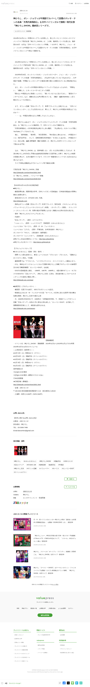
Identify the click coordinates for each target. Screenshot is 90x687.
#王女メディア (19, 465)
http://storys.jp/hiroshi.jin (41, 242)
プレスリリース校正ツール (21, 661)
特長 (18, 608)
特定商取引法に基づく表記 (67, 652)
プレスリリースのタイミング (22, 653)
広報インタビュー (19, 635)
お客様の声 (42, 608)
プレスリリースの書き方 (21, 646)
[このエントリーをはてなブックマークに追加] (76, 684)
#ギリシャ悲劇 (31, 468)
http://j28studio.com (20, 201)
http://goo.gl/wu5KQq (46, 239)
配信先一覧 (34, 608)
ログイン (79, 3)
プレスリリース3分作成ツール (22, 657)
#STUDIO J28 (31, 465)
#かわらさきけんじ (30, 461)
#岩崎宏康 (42, 465)
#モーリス (55, 468)
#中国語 (61, 465)
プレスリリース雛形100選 (21, 650)
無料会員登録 (45, 615)
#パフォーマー (44, 468)
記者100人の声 (18, 638)
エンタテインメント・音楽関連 (23, 31)
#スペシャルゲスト (20, 472)
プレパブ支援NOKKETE (44, 635)
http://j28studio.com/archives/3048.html (27, 179)
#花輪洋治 (57, 461)
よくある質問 (62, 608)
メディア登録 (41, 649)
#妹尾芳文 (52, 465)
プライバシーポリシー (66, 649)
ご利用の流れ (52, 608)
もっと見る (55, 584)
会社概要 (62, 635)
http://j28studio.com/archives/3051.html (27, 172)
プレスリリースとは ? (15, 683)
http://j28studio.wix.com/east (23, 280)
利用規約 (62, 645)
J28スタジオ (24, 10)
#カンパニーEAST (68, 468)
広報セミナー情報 (19, 642)
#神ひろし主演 (19, 468)
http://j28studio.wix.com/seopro (24, 308)
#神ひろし (17, 461)
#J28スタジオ (68, 461)
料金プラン (25, 608)
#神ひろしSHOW (45, 461)
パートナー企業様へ (43, 652)
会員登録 (86, 3)
